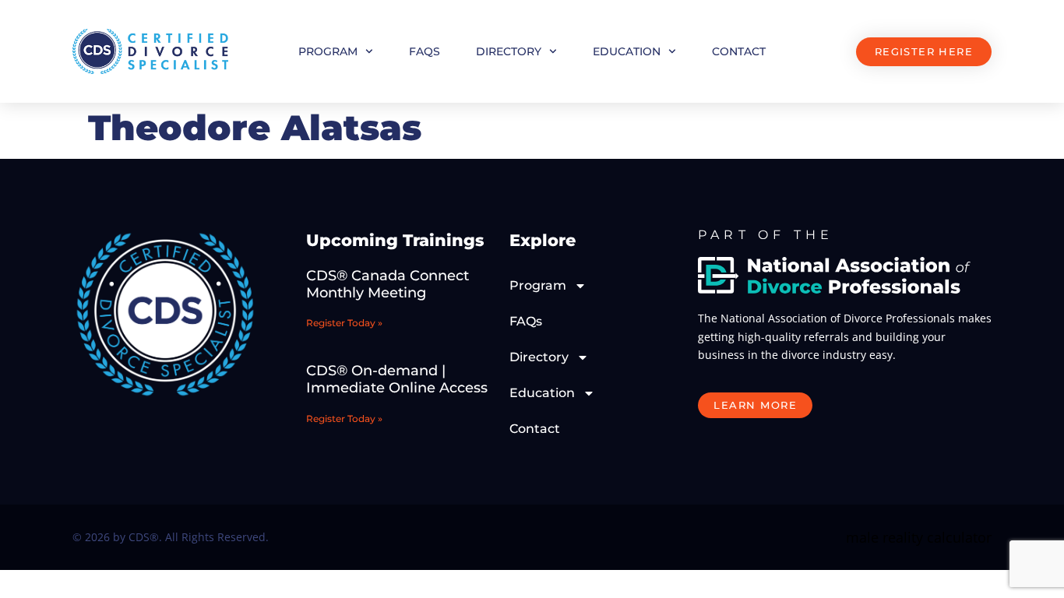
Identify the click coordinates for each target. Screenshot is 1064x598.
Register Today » (344, 323)
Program (328, 51)
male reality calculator (919, 537)
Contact (739, 51)
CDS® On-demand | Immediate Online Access (397, 379)
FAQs (424, 51)
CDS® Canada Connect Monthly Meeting (387, 284)
